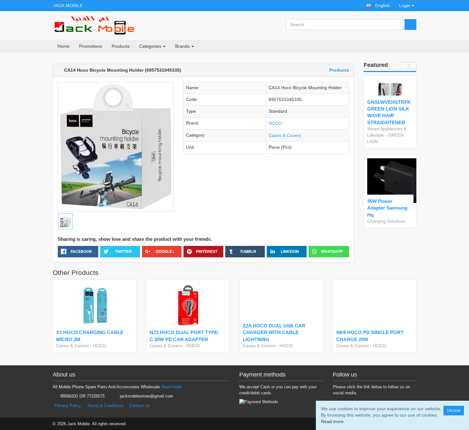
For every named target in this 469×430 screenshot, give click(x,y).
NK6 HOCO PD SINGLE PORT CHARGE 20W (370, 336)
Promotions (90, 46)
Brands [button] (183, 46)
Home (63, 46)
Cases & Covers (285, 135)
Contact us (140, 405)
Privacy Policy (67, 405)
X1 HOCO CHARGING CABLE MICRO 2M (89, 336)
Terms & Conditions (105, 405)
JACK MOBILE (68, 5)
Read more (171, 386)
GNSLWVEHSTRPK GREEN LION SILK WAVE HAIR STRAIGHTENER (388, 112)
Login (405, 5)
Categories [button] (150, 46)
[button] (378, 5)
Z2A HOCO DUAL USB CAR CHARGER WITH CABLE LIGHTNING (274, 332)
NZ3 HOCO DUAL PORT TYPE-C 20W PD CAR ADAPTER (184, 336)
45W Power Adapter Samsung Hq (387, 208)
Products (121, 46)
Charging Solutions (386, 221)
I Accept (453, 410)
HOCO (275, 123)
